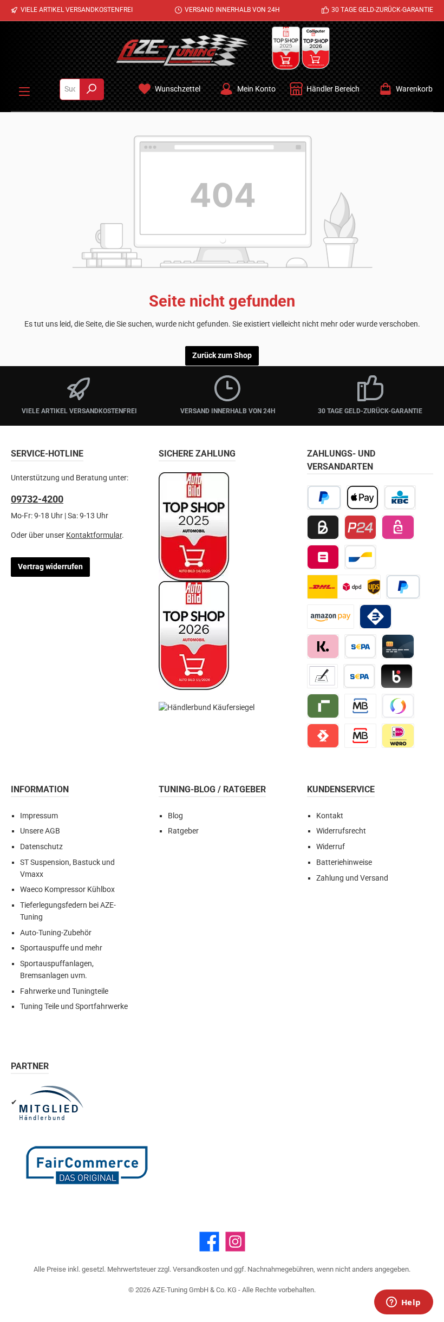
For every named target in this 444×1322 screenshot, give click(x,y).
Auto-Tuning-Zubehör (56, 932)
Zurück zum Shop (222, 355)
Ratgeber (183, 831)
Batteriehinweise (344, 862)
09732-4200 (37, 499)
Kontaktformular (94, 535)
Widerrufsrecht (341, 831)
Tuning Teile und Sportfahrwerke (74, 1006)
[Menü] (24, 89)
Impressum (39, 815)
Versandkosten (196, 1269)
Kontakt (329, 815)
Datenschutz (41, 846)
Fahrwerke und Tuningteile (64, 991)
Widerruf (330, 846)
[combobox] (70, 89)
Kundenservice (341, 789)
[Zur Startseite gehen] (182, 50)
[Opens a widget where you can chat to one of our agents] (403, 1303)
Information (40, 789)
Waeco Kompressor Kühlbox (67, 889)
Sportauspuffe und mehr (61, 948)
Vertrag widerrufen (50, 566)
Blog (175, 815)
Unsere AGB (40, 831)
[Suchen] (92, 89)
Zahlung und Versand (352, 878)
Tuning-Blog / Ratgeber (212, 789)
